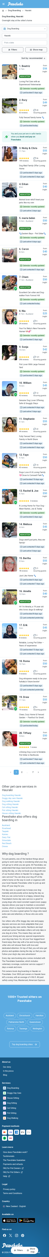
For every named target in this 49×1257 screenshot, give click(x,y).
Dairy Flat (6, 837)
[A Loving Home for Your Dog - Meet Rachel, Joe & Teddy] (24, 503)
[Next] (38, 772)
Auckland (6, 825)
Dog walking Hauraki (11, 801)
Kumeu (5, 834)
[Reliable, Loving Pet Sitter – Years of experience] (24, 639)
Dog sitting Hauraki (10, 804)
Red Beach (6, 843)
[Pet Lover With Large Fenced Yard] (24, 361)
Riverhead (6, 828)
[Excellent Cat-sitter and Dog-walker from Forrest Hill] (24, 290)
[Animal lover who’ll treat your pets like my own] (24, 197)
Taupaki (5, 831)
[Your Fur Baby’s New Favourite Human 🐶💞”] (24, 325)
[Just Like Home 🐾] (24, 570)
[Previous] (10, 772)
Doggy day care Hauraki (12, 798)
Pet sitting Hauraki (10, 810)
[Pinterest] (22, 1235)
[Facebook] (4, 1235)
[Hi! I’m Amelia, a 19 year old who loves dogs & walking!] (24, 604)
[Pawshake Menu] (4, 4)
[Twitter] (10, 1235)
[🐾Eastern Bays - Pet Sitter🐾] (24, 229)
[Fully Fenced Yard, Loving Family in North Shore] (24, 433)
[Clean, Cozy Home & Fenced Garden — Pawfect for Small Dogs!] (24, 711)
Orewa (5, 846)
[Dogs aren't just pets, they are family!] (24, 537)
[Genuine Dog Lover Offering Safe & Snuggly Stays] (24, 397)
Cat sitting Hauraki (10, 807)
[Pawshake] (15, 4)
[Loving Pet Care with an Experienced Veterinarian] (24, 79)
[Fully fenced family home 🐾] (24, 112)
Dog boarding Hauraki (11, 795)
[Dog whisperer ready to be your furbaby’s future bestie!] (24, 675)
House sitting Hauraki (11, 813)
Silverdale (6, 840)
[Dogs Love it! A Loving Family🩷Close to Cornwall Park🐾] (24, 469)
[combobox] (24, 28)
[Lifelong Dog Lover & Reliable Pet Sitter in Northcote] (24, 748)
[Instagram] (16, 1235)
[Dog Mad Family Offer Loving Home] (24, 162)
